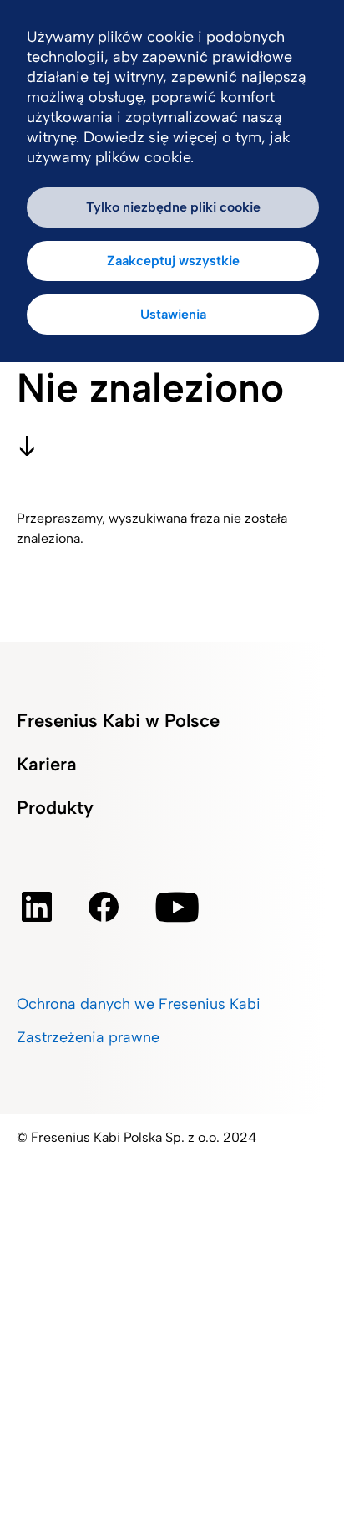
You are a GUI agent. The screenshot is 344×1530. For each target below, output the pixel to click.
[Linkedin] (37, 907)
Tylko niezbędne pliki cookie (173, 207)
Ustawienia (173, 314)
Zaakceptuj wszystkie (173, 261)
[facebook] (103, 907)
